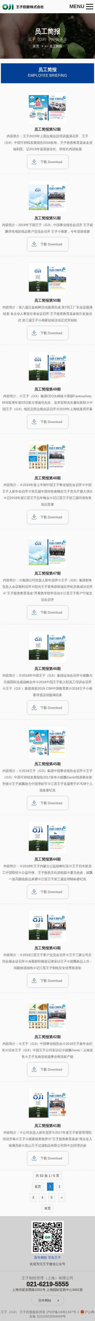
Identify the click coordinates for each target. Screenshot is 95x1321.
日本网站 (44, 1300)
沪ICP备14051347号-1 (62, 1312)
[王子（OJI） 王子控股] (23, 7)
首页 (36, 46)
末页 (47, 1208)
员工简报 (55, 46)
